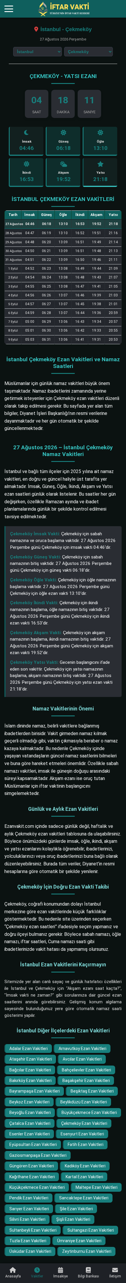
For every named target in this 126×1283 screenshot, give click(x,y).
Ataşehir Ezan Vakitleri (30, 1059)
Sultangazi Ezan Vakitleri (90, 1230)
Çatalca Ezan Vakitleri (29, 1123)
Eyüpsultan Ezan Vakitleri (33, 1144)
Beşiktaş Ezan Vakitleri (92, 1091)
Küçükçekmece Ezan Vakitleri (37, 1187)
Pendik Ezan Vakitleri (28, 1198)
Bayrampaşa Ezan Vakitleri (34, 1091)
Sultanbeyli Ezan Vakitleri (33, 1230)
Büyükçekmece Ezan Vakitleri (89, 1112)
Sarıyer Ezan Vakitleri (29, 1208)
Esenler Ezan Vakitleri (29, 1134)
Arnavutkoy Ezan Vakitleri (82, 1048)
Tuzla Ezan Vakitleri (27, 1240)
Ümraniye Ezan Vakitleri (79, 1240)
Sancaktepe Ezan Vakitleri (83, 1198)
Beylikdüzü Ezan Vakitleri (83, 1102)
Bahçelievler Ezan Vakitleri (86, 1070)
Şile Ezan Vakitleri (76, 1208)
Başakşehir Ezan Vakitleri (86, 1080)
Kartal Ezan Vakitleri (84, 1176)
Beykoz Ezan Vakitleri (29, 1102)
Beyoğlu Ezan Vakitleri (30, 1112)
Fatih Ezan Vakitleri (85, 1144)
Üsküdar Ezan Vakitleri (30, 1251)
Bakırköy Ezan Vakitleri (30, 1080)
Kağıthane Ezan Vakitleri (32, 1176)
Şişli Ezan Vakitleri (73, 1219)
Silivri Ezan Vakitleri (27, 1219)
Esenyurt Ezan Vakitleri (82, 1134)
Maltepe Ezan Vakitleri (97, 1187)
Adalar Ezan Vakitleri (28, 1048)
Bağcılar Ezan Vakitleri (30, 1070)
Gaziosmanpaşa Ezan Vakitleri (38, 1155)
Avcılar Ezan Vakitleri (82, 1059)
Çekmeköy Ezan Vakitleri (84, 1123)
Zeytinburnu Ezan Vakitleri (86, 1251)
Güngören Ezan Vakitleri (31, 1166)
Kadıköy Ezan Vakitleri (85, 1166)
